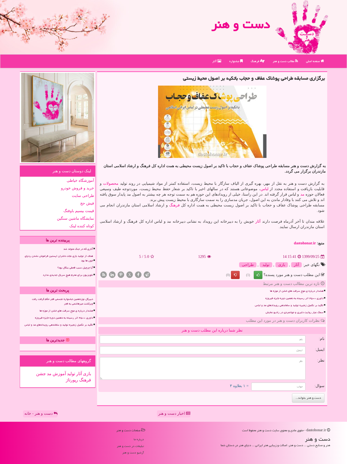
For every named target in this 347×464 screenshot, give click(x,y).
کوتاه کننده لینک (81, 226)
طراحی (248, 265)
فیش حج (87, 203)
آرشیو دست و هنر (133, 452)
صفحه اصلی (313, 61)
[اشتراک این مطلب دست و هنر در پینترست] (121, 274)
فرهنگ (255, 61)
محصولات (110, 183)
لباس (264, 189)
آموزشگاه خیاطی (80, 181)
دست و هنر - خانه (39, 413)
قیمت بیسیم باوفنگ (78, 211)
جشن (41, 373)
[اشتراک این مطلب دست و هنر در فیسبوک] (138, 274)
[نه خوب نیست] (235, 275)
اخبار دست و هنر (172, 413)
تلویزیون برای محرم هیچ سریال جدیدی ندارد (68, 275)
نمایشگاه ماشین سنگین (75, 218)
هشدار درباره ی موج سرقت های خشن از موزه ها (296, 291)
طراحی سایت (83, 196)
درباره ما (139, 439)
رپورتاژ (72, 380)
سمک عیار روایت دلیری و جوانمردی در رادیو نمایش (294, 312)
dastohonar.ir (305, 243)
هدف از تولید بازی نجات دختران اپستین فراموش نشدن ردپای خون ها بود (59, 258)
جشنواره (234, 61)
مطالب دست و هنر (284, 61)
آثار (214, 61)
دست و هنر (240, 24)
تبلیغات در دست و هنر (130, 446)
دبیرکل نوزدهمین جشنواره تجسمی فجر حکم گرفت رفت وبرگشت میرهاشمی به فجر (62, 301)
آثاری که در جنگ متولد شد (78, 249)
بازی (281, 265)
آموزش (59, 373)
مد (302, 194)
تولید (265, 265)
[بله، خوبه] (258, 275)
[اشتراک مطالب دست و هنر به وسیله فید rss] (103, 274)
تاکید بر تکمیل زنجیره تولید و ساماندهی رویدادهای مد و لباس (289, 305)
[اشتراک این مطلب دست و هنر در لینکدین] (112, 274)
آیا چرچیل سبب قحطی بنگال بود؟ (75, 267)
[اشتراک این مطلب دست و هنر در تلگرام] (147, 274)
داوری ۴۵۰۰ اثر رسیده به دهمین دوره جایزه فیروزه (294, 298)
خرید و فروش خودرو (77, 188)
